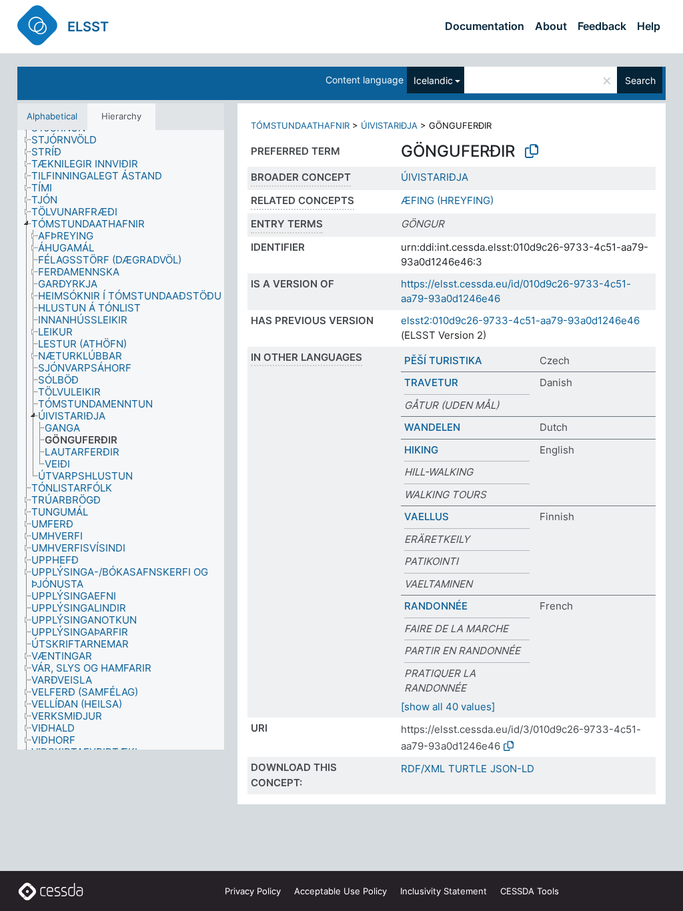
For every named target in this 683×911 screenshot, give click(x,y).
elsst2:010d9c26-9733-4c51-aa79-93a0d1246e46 (520, 320)
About (551, 26)
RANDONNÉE (436, 606)
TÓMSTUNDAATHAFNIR (300, 125)
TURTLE (467, 768)
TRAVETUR (431, 382)
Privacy (253, 891)
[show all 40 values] (448, 706)
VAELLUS (426, 516)
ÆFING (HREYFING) (447, 200)
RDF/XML (423, 768)
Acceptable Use (340, 891)
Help (648, 26)
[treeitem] (70, 140)
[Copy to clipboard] (531, 151)
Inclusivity (443, 891)
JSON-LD (512, 768)
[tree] (120, 440)
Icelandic (433, 80)
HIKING (421, 449)
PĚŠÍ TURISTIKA (443, 360)
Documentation (484, 26)
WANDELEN (432, 427)
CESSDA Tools (529, 891)
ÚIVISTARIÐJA (389, 125)
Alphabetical (52, 116)
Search (640, 80)
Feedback (602, 26)
